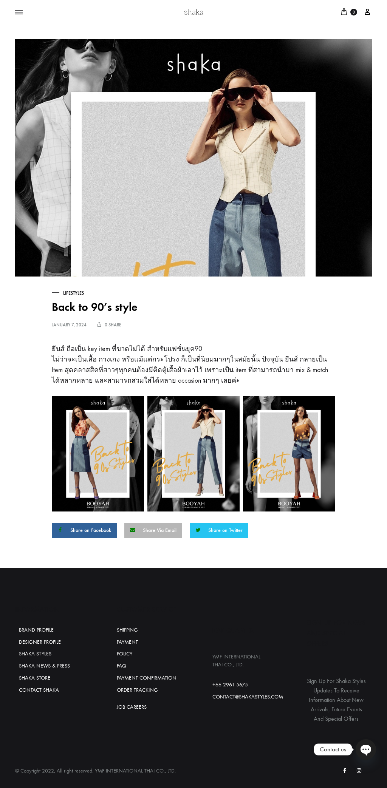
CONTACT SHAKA (39, 690)
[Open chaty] (366, 749)
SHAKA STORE (34, 678)
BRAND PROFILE (36, 630)
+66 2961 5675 (230, 684)
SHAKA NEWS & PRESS (44, 666)
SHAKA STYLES (35, 653)
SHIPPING (127, 630)
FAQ (121, 666)
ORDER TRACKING (137, 690)
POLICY (124, 653)
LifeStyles (73, 293)
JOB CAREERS (132, 707)
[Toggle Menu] (19, 12)
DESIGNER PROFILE (40, 642)
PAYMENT (127, 642)
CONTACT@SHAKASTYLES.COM (247, 697)
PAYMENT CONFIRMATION (146, 678)
